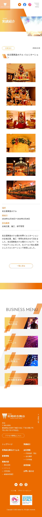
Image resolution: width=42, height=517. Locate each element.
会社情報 (27, 450)
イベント (7, 468)
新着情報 (5, 456)
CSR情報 (29, 459)
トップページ (7, 444)
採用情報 (27, 465)
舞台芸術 (7, 465)
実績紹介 (27, 444)
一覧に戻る (21, 266)
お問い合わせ (29, 471)
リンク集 (13, 490)
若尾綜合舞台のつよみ (10, 450)
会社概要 (29, 456)
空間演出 (7, 471)
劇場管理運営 (8, 474)
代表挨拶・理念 (31, 453)
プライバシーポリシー (24, 490)
